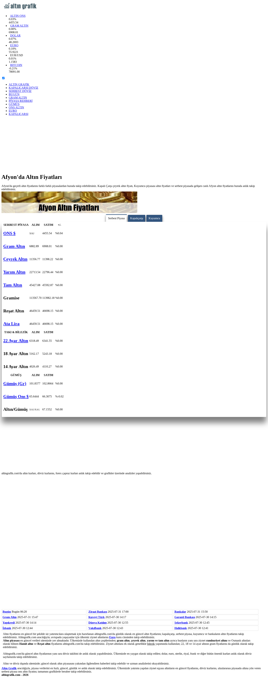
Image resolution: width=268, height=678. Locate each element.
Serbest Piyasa (116, 218)
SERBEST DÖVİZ (20, 91)
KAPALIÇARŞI (18, 114)
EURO (14, 45)
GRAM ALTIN (19, 25)
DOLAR (15, 35)
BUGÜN (14, 94)
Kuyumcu (154, 218)
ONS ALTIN (16, 107)
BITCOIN (16, 65)
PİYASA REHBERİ (20, 100)
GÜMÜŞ (14, 104)
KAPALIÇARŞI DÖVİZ (23, 87)
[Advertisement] (134, 144)
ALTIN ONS (18, 15)
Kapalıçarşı (136, 218)
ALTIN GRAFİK (19, 84)
